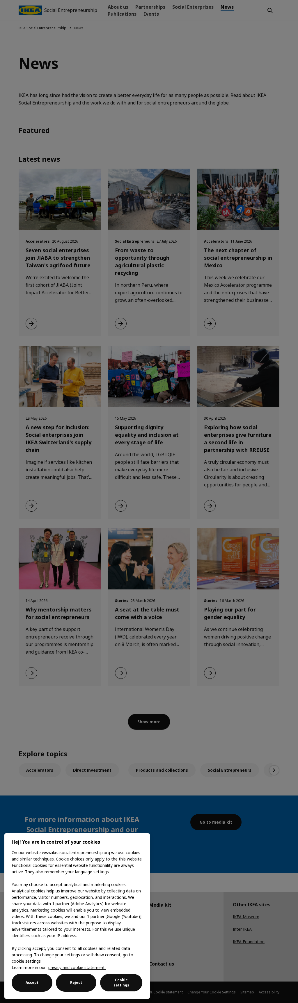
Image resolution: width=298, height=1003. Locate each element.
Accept (32, 982)
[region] (77, 916)
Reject (76, 982)
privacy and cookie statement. (77, 967)
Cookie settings (121, 982)
